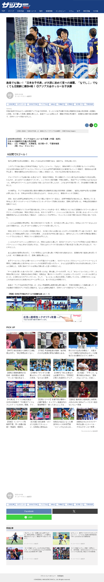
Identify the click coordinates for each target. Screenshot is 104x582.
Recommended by (86, 431)
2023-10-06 (19, 94)
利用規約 (60, 576)
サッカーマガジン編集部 (23, 96)
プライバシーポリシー (48, 576)
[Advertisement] (52, 460)
